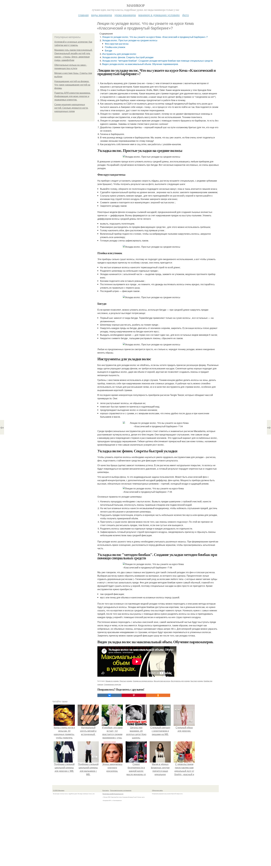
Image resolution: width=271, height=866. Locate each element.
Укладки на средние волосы (143, 681)
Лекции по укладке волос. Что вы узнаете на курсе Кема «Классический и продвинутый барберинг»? (155, 37)
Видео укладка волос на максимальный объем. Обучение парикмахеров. (140, 64)
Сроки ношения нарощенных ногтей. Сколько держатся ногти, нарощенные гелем (71, 108)
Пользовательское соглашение (120, 790)
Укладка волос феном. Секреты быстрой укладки (127, 57)
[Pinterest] (134, 695)
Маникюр (136, 5)
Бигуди (108, 50)
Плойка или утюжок (115, 47)
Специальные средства (112, 684)
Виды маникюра (101, 15)
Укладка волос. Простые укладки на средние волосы (129, 40)
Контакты (105, 790)
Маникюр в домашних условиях (159, 15)
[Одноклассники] (158, 695)
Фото (185, 15)
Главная (83, 15)
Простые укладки (126, 681)
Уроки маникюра (125, 15)
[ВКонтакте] (109, 695)
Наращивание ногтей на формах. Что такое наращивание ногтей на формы (72, 84)
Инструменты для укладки (180, 681)
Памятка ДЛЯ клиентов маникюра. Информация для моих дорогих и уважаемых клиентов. (72, 96)
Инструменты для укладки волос (119, 53)
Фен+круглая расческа (116, 43)
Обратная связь (157, 790)
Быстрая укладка (197, 681)
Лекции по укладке (112, 681)
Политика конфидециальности (112, 794)
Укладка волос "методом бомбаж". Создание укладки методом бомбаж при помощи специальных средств (157, 60)
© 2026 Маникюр (58, 790)
